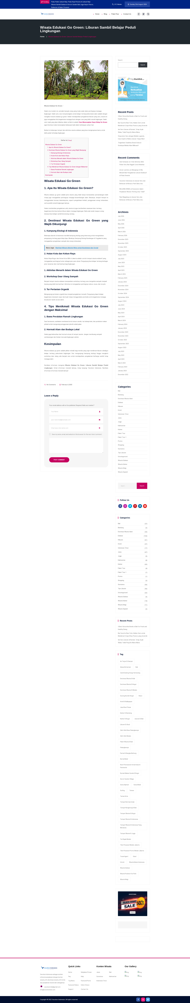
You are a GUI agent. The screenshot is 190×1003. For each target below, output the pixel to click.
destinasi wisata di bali (127, 678)
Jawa (119, 418)
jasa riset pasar (125, 707)
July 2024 (121, 305)
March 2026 (122, 232)
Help (82, 976)
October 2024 (122, 293)
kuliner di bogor (125, 719)
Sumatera (121, 449)
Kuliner (120, 429)
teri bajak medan (125, 839)
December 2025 (123, 239)
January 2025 (122, 282)
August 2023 (122, 347)
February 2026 (122, 235)
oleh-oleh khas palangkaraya (129, 730)
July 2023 (121, 351)
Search (120, 60)
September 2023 (123, 344)
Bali (119, 391)
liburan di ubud (125, 724)
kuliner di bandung (126, 713)
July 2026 (121, 216)
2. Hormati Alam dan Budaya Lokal (61, 172)
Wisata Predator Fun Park (128, 873)
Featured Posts (86, 981)
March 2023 (122, 363)
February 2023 (122, 367)
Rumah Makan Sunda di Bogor (129, 773)
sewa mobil (137, 785)
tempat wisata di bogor (128, 813)
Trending (46, 2)
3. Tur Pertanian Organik (57, 164)
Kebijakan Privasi (86, 972)
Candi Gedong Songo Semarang (130, 673)
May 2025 (121, 266)
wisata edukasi (125, 868)
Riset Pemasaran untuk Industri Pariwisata (130, 766)
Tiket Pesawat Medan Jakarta (129, 845)
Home (97, 14)
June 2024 (121, 309)
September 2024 (123, 297)
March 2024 (122, 320)
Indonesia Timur (123, 414)
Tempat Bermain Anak (127, 802)
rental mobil (124, 759)
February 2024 (122, 324)
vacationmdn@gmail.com (52, 987)
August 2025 (122, 255)
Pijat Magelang (124, 197)
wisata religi (124, 879)
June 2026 (121, 220)
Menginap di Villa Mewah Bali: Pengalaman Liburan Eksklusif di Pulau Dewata (133, 172)
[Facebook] (138, 14)
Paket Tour (115, 14)
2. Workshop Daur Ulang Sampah (60, 161)
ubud (134, 856)
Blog (105, 14)
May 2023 (121, 355)
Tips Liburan (122, 453)
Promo (120, 441)
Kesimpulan (49, 175)
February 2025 (122, 278)
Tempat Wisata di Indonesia (129, 819)
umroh (122, 862)
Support (70, 989)
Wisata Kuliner (122, 464)
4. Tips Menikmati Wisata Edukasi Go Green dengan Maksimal (67, 167)
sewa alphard (124, 785)
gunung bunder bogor (127, 696)
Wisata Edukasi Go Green (53, 144)
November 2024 (123, 289)
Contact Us (127, 14)
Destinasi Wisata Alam (125, 398)
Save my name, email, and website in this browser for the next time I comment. (77, 434)
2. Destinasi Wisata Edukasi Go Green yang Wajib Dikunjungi (66, 150)
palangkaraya (124, 747)
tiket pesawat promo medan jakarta (132, 850)
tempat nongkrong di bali (128, 808)
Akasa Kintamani (125, 667)
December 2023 (123, 332)
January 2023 (122, 371)
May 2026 (121, 224)
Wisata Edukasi (123, 460)
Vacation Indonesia (125, 181)
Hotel (120, 410)
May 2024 (121, 313)
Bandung (121, 395)
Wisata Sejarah (123, 472)
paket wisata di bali (126, 742)
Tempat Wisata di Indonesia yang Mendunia (131, 826)
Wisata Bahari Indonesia (136, 862)
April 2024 (121, 316)
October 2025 (122, 247)
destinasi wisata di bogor (128, 684)
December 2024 (123, 286)
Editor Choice (85, 985)
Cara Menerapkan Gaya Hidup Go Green (93, 122)
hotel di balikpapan (126, 701)
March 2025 (122, 274)
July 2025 (121, 259)
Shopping (121, 445)
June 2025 (121, 262)
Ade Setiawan (123, 162)
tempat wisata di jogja (127, 833)
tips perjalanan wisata (47, 982)
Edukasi (120, 402)
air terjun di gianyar (126, 661)
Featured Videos (73, 985)
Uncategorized (122, 456)
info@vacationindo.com (47, 990)
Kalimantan (121, 426)
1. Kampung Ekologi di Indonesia (60, 153)
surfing (122, 790)
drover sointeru (124, 170)
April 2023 (121, 359)
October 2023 (122, 340)
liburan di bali (139, 719)
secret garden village (127, 779)
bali (137, 667)
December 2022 (123, 374)
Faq (69, 976)
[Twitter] (143, 14)
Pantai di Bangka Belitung (128, 753)
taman (131, 790)
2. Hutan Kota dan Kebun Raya (59, 155)
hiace (140, 696)
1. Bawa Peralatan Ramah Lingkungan (62, 169)
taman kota (124, 796)
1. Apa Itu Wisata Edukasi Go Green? (59, 147)
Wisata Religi (122, 468)
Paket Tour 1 (122, 437)
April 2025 (121, 270)
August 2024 (122, 301)
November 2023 (123, 336)
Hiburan (120, 406)
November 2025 (123, 243)
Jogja (120, 422)
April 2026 (121, 228)
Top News (71, 981)
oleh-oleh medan (125, 736)
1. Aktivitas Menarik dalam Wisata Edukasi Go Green (66, 158)
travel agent (124, 856)
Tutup (69, 140)
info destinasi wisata (51, 980)
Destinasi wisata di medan (128, 690)
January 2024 (122, 328)
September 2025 (123, 251)
